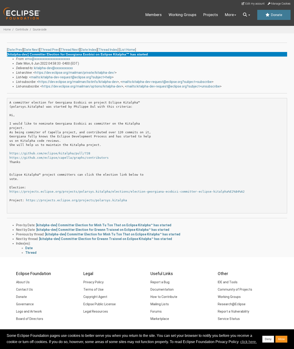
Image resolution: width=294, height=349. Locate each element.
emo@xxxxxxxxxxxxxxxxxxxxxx (47, 59)
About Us (23, 282)
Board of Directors (29, 319)
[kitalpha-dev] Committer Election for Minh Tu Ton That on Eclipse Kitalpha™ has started (103, 225)
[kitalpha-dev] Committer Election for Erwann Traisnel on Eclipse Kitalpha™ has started (102, 230)
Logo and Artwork (29, 311)
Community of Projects (235, 289)
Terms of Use (93, 289)
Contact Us (24, 289)
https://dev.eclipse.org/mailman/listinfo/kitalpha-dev (78, 82)
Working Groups (182, 14)
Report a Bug (160, 282)
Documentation (162, 289)
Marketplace (159, 319)
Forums (156, 311)
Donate (276, 15)
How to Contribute (163, 297)
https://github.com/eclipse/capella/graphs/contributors (59, 157)
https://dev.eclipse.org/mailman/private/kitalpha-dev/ (75, 72)
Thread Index (108, 50)
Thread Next (70, 50)
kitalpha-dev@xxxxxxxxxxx (53, 68)
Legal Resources (95, 311)
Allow (281, 339)
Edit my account (255, 3)
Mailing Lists (159, 304)
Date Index (88, 50)
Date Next (31, 50)
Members (153, 14)
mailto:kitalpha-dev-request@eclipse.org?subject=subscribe (167, 82)
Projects (210, 14)
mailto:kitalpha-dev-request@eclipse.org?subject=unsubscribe (173, 86)
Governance (25, 304)
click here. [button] (248, 342)
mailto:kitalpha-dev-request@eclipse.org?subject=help (71, 77)
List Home (127, 50)
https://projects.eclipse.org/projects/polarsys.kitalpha (76, 200)
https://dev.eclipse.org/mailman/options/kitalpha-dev (82, 86)
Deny (268, 339)
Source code (39, 29)
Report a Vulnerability (233, 311)
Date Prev (15, 50)
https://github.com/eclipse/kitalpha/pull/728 (49, 153)
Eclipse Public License (99, 304)
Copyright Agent (95, 297)
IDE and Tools (227, 282)
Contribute (21, 29)
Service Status (229, 319)
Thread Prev (50, 50)
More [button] (229, 14)
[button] (246, 14)
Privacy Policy (93, 282)
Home (7, 29)
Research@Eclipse (232, 304)
